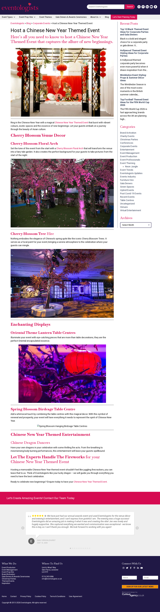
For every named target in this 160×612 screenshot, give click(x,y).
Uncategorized (127, 203)
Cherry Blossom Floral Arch (69, 148)
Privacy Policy (25, 596)
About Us (94, 17)
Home (4, 596)
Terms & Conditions (57, 596)
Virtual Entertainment (130, 210)
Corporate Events (128, 146)
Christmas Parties (129, 139)
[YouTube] (151, 6)
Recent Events (127, 197)
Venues (124, 207)
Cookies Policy (40, 596)
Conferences (126, 143)
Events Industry (128, 176)
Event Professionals (130, 159)
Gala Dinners (126, 183)
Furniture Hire (127, 180)
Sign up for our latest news (140, 587)
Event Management (129, 153)
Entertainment (127, 149)
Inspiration (6, 583)
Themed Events (8, 581)
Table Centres (127, 200)
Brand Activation (128, 132)
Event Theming (127, 163)
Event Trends (126, 170)
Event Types (7, 17)
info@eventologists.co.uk (52, 579)
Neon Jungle (131, 166)
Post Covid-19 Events (131, 193)
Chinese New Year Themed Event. (90, 481)
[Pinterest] (143, 6)
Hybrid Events (127, 190)
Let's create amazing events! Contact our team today (40, 498)
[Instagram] (139, 6)
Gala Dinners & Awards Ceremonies (71, 17)
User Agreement (75, 596)
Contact (13, 596)
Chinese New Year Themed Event (71, 122)
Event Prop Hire (26, 17)
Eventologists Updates (131, 173)
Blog (107, 17)
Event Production (128, 156)
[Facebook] (155, 6)
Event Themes (45, 17)
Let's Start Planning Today (124, 17)
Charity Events (127, 136)
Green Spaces (127, 186)
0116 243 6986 (48, 577)
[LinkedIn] (147, 6)
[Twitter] (127, 568)
